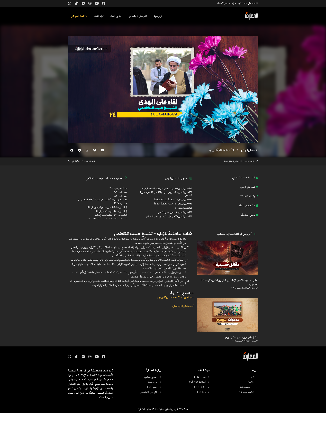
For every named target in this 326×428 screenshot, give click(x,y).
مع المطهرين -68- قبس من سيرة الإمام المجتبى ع (102, 200)
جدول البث (116, 16)
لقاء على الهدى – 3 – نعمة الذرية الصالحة (173, 200)
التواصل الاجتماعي (138, 16)
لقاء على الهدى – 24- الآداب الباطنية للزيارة (233, 150)
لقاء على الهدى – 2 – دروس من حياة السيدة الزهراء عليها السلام (166, 194)
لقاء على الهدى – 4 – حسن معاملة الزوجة (173, 204)
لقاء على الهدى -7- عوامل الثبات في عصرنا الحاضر (169, 216)
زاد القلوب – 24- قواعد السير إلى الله (111, 211)
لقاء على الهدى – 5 (183, 208)
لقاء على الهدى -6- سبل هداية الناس (175, 212)
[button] (102, 150)
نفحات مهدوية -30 (118, 188)
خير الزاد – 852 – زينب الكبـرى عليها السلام (107, 219)
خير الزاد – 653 (120, 196)
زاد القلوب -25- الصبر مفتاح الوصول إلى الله (107, 207)
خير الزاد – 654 (120, 203)
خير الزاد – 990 (120, 192)
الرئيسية (158, 16)
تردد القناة (99, 16)
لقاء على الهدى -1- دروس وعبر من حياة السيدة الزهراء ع (166, 189)
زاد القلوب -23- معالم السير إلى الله (110, 215)
